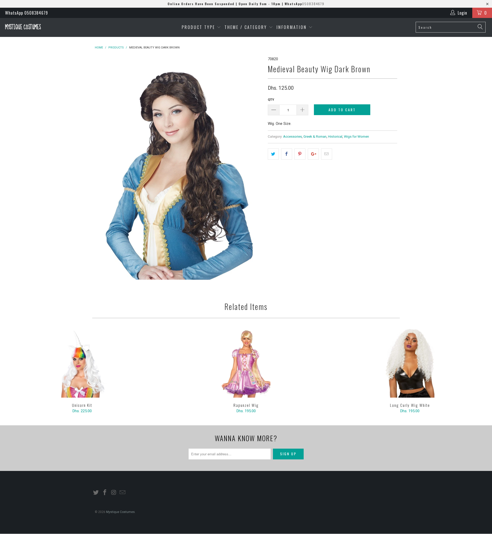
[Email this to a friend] (326, 154)
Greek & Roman (314, 136)
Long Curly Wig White (410, 363)
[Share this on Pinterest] (299, 154)
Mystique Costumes (23, 27)
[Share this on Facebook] (286, 154)
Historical (335, 136)
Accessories (292, 136)
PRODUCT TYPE (199, 27)
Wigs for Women (356, 136)
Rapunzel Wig (246, 363)
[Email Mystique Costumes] (123, 492)
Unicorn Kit (82, 363)
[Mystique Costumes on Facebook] (105, 492)
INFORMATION (292, 27)
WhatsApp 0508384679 (26, 13)
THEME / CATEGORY (245, 27)
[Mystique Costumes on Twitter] (96, 492)
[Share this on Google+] (313, 154)
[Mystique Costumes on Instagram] (114, 492)
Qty (271, 100)
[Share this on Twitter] (273, 154)
